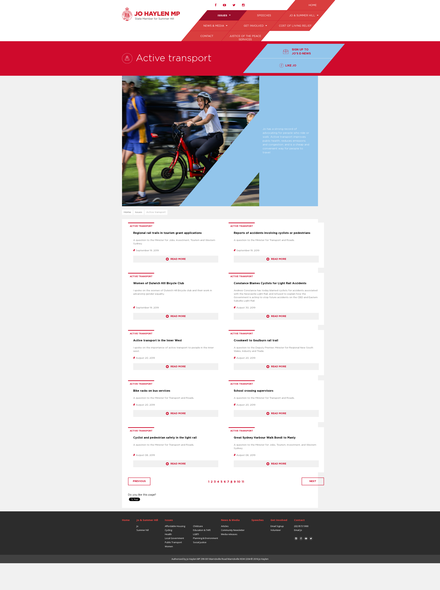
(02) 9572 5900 (301, 526)
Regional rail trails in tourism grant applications (167, 233)
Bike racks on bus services (151, 390)
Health (168, 534)
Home (312, 5)
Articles (225, 526)
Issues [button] (223, 15)
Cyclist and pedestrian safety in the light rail (165, 437)
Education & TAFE (202, 530)
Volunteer (276, 530)
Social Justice (199, 542)
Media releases (229, 534)
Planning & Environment (205, 538)
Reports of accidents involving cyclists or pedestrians (272, 233)
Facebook (301, 538)
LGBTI (196, 534)
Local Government (174, 538)
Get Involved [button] (254, 26)
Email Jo (298, 530)
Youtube (306, 538)
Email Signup (277, 526)
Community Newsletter (233, 530)
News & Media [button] (214, 26)
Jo (137, 526)
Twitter (311, 538)
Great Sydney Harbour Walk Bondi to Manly (265, 437)
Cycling (168, 530)
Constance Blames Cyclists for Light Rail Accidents (270, 283)
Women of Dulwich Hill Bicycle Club (158, 283)
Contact (206, 36)
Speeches (264, 15)
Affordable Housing (175, 526)
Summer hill (142, 530)
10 (238, 481)
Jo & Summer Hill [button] (302, 15)
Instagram (296, 538)
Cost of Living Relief (295, 26)
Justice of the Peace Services (245, 38)
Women (169, 546)
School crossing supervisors (253, 390)
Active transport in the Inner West (157, 340)
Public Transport (173, 542)
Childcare (198, 526)
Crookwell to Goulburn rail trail (256, 340)
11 (243, 481)
